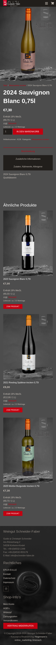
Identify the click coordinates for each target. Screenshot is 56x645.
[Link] (11, 3)
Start (5, 85)
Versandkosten (10, 620)
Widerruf (7, 612)
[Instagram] (6, 588)
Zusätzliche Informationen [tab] (28, 159)
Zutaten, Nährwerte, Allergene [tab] (28, 166)
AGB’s (6, 608)
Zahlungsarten (10, 616)
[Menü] (46, 3)
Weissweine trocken (17, 85)
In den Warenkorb (28, 131)
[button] (51, 11)
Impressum (8, 582)
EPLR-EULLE (10, 570)
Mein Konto (8, 604)
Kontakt (7, 574)
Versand (12, 123)
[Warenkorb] (53, 3)
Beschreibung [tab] (28, 151)
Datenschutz (9, 578)
